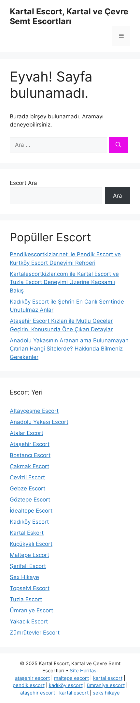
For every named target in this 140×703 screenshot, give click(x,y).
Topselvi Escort (29, 588)
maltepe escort (71, 678)
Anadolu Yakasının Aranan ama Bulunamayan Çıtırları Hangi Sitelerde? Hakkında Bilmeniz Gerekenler (69, 348)
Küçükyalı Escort (31, 544)
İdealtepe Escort (31, 510)
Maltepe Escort (29, 555)
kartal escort (107, 678)
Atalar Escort (26, 433)
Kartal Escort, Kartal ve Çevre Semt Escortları (69, 16)
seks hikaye (106, 693)
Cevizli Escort (27, 477)
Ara (117, 195)
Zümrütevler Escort (35, 632)
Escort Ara (23, 183)
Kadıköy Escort (29, 521)
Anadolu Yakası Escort (39, 422)
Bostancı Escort (30, 455)
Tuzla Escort (26, 599)
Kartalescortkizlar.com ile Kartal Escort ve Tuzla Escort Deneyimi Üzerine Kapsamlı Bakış (64, 282)
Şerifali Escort (28, 566)
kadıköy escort (66, 685)
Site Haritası (84, 670)
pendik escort (29, 685)
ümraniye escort (106, 685)
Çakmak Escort (29, 466)
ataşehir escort (32, 678)
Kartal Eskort (27, 533)
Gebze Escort (27, 488)
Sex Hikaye (24, 577)
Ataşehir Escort (29, 444)
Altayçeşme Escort (34, 411)
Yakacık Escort (29, 621)
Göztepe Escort (30, 499)
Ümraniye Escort (31, 610)
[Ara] (118, 145)
